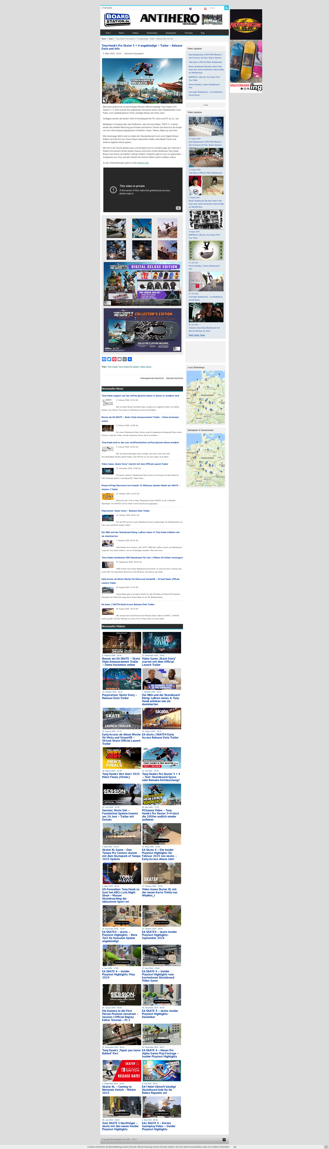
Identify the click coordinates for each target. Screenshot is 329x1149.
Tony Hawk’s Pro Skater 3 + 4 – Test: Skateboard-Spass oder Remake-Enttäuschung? (161, 777)
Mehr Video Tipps (197, 335)
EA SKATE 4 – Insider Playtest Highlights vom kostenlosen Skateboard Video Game (158, 975)
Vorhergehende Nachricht (152, 378)
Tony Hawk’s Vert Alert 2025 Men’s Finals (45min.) (121, 775)
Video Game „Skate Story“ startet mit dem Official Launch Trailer (135, 463)
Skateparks (171, 33)
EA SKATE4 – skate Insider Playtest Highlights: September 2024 (159, 935)
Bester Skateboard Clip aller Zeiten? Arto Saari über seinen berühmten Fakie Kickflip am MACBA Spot (206, 69)
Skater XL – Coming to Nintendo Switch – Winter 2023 (119, 1090)
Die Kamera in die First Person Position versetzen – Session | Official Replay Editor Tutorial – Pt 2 (120, 1015)
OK (234, 1147)
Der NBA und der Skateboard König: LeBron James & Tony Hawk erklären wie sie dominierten (161, 699)
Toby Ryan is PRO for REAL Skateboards (205, 62)
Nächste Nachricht (174, 378)
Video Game (145, 367)
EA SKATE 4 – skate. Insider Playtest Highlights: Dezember (160, 1014)
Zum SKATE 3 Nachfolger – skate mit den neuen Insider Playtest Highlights (120, 1126)
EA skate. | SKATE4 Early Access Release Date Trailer (128, 604)
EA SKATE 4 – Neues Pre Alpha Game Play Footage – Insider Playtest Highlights (160, 1053)
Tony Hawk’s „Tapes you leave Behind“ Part (121, 1051)
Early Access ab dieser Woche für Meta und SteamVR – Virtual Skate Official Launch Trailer (121, 739)
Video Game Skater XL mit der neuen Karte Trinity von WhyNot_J (159, 892)
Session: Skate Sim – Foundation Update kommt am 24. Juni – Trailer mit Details (120, 814)
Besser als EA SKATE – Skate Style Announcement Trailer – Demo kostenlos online (121, 661)
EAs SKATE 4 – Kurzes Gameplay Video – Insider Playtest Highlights (158, 1126)
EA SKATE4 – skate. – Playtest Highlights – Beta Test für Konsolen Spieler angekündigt (119, 936)
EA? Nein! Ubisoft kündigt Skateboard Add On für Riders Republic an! (159, 1090)
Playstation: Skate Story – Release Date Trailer (126, 510)
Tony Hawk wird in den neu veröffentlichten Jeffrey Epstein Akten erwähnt (140, 442)
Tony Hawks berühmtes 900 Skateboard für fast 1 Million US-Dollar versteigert (142, 557)
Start (108, 33)
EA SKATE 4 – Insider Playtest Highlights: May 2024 (118, 974)
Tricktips (188, 33)
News (121, 33)
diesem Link (143, 163)
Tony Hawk (112, 367)
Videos (135, 33)
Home (104, 39)
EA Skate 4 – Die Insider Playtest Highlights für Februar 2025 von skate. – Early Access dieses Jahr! (159, 854)
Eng (202, 33)
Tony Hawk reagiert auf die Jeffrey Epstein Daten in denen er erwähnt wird (140, 395)
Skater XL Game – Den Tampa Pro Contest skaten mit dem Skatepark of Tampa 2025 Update (121, 854)
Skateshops (152, 33)
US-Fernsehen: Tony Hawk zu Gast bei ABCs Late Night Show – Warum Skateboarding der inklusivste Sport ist (120, 895)
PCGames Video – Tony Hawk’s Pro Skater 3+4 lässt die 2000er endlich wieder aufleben (160, 814)
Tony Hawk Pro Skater (129, 367)
